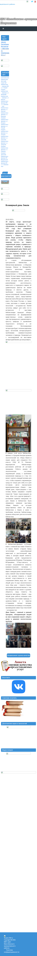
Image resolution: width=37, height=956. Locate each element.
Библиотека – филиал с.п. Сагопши (5, 138)
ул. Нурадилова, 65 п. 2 (5, 53)
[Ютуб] (35, 1)
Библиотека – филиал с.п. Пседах (5, 133)
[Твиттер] (32, 1)
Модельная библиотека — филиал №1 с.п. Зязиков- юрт (5, 163)
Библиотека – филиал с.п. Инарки (5, 121)
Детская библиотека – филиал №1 (5, 156)
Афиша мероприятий (6, 175)
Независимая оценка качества (18, 655)
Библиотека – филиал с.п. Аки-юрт (5, 109)
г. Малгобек (5, 48)
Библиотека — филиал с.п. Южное (5, 98)
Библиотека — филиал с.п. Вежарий (5, 93)
